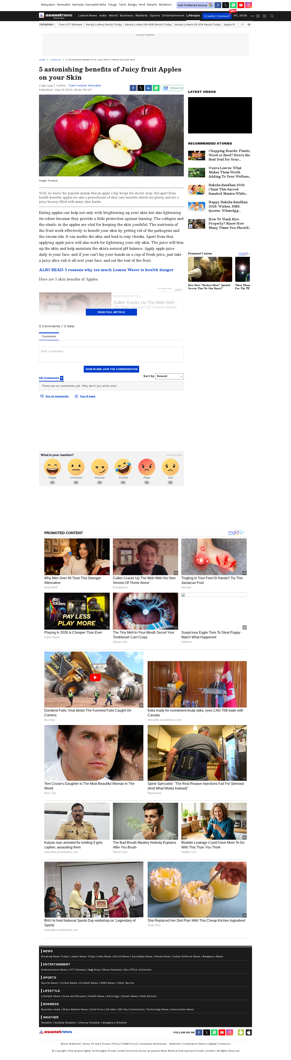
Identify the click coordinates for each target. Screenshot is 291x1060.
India (103, 15)
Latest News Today (83, 956)
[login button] (259, 16)
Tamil (122, 4)
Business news (50, 1009)
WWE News (107, 982)
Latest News (87, 15)
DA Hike (111, 1009)
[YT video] (241, 5)
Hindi (141, 4)
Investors (224, 1043)
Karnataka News (142, 956)
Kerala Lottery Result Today (104, 24)
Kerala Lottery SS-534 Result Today (197, 24)
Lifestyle (193, 15)
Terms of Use (91, 1043)
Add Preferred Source (192, 5)
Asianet (55, 1031)
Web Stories (148, 996)
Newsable (63, 4)
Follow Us (176, 87)
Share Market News (75, 1009)
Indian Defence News (186, 956)
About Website (70, 1043)
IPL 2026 (240, 15)
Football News (88, 982)
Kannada (78, 4)
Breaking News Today (54, 956)
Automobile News (182, 1009)
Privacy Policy (110, 1043)
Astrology (113, 996)
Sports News (49, 982)
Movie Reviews (112, 969)
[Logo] (57, 16)
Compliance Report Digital (199, 1043)
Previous (242, 24)
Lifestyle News (50, 996)
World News (121, 956)
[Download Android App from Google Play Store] (241, 1032)
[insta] (248, 5)
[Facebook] (218, 5)
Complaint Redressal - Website (159, 1043)
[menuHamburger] (265, 16)
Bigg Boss (94, 969)
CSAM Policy (129, 1043)
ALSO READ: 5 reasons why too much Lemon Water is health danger (106, 270)
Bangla (132, 4)
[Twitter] (225, 5)
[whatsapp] (233, 5)
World (113, 15)
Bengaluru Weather (115, 1022)
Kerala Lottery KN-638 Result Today (148, 24)
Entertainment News (54, 969)
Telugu (112, 4)
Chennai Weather (89, 1022)
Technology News (157, 1009)
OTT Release (77, 969)
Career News (129, 996)
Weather (46, 1022)
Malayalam (48, 4)
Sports (155, 15)
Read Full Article (111, 312)
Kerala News (163, 956)
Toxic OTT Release (70, 24)
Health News (96, 996)
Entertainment (173, 15)
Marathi (152, 4)
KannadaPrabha (95, 4)
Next (249, 24)
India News (104, 956)
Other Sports (125, 982)
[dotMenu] (253, 16)
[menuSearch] (272, 16)
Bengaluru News (213, 956)
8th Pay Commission (131, 1009)
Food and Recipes (74, 996)
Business (126, 15)
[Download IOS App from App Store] (248, 1032)
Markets (141, 15)
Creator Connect (216, 16)
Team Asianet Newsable (84, 85)
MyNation (165, 4)
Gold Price (97, 1009)
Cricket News (68, 982)
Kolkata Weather (65, 1022)
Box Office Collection (137, 969)
